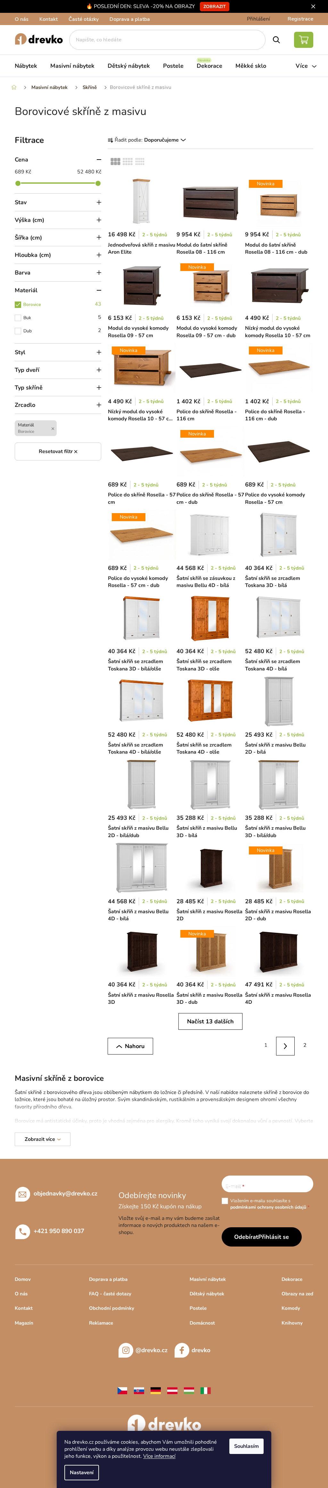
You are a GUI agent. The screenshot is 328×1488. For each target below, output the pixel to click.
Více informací (159, 1456)
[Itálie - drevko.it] (206, 1390)
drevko (201, 1350)
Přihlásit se (273, 1237)
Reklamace (101, 1323)
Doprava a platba (130, 19)
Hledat (277, 40)
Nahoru (134, 1046)
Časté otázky (84, 19)
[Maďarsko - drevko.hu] (189, 1390)
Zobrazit (214, 7)
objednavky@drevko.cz (65, 1193)
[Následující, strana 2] (285, 1046)
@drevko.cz (151, 1350)
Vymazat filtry (58, 451)
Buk (62, 317)
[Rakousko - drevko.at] (172, 1390)
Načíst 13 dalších (210, 1021)
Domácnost (202, 1323)
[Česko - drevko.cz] (122, 1390)
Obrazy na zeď (297, 1294)
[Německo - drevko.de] (156, 1390)
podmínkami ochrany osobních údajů (268, 1207)
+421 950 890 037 (59, 1231)
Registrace (300, 18)
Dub (62, 330)
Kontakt (48, 19)
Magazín (24, 1323)
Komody (291, 1308)
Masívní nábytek (208, 1279)
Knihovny (292, 1323)
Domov (23, 1279)
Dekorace (292, 1279)
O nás (22, 19)
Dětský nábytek (207, 1294)
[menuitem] (26, 66)
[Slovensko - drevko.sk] (139, 1390)
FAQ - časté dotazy (110, 1294)
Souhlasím (246, 1446)
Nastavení (82, 1472)
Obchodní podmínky (111, 1308)
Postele (198, 1308)
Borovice (62, 304)
